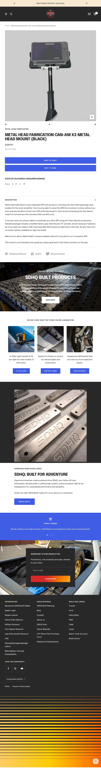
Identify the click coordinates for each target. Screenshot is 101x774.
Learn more (59, 3)
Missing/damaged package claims (16, 644)
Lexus (71, 629)
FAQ (6, 638)
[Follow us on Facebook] (8, 668)
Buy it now (50, 168)
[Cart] (94, 14)
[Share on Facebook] (12, 184)
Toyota (72, 606)
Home (7, 26)
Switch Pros (50, 371)
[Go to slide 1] (49, 124)
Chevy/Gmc (74, 615)
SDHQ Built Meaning (45, 606)
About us (41, 620)
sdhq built (24, 502)
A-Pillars (21, 371)
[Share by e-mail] (24, 184)
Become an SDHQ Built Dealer (17, 606)
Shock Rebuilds (43, 629)
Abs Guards (80, 371)
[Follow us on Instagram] (15, 668)
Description (11, 200)
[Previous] (6, 124)
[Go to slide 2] (51, 124)
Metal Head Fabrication (17, 129)
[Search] (11, 14)
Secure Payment (58, 254)
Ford (71, 610)
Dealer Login (10, 610)
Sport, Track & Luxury (78, 634)
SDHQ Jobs (42, 624)
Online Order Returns (14, 620)
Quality (38, 254)
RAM (71, 620)
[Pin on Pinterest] (16, 184)
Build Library (74, 638)
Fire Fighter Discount (14, 629)
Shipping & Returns (17, 254)
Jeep (71, 624)
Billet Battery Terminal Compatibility (14, 652)
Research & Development (48, 642)
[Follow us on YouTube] (21, 668)
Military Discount (12, 624)
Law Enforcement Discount (16, 634)
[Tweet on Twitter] (20, 184)
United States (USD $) (15, 679)
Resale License (11, 615)
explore (50, 300)
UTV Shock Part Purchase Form (48, 635)
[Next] (95, 124)
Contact (40, 615)
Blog (39, 610)
